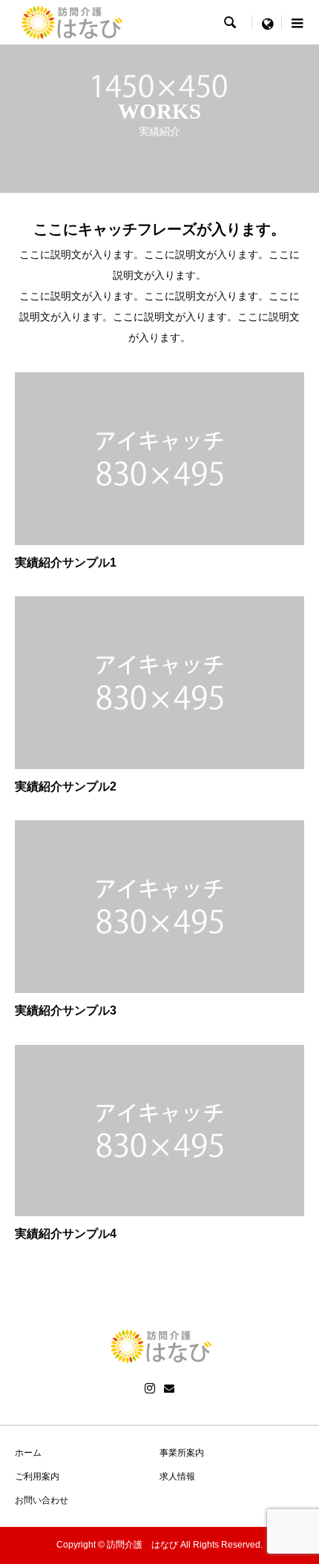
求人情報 (177, 1476)
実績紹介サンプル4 (65, 1233)
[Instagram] (150, 1388)
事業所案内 (182, 1453)
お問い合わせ (41, 1500)
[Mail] (169, 1388)
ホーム (28, 1453)
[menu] (267, 22)
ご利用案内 (37, 1476)
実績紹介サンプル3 (65, 1010)
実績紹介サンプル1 (65, 562)
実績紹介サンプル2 (65, 786)
